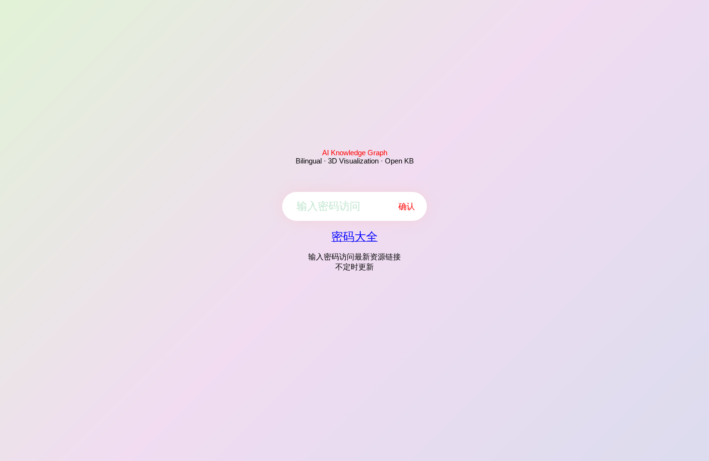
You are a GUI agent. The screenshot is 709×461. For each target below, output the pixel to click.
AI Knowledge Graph (354, 153)
